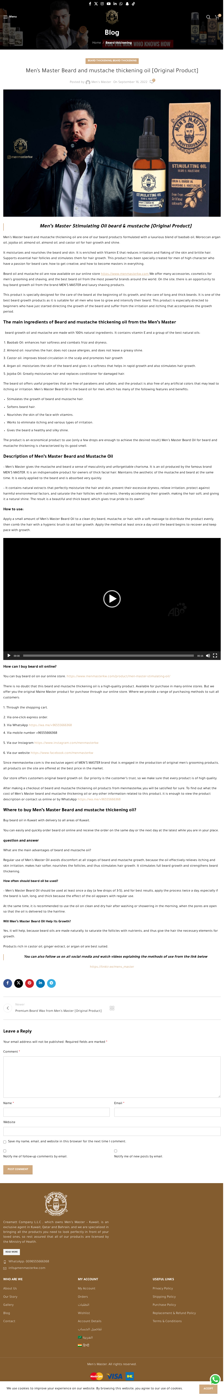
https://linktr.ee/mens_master (112, 967)
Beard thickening (119, 43)
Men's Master (101, 82)
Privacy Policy (163, 1289)
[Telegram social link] (51, 983)
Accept (208, 1389)
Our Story (10, 1297)
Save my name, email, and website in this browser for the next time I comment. (67, 1142)
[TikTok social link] (133, 4)
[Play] (9, 658)
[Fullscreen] (215, 658)
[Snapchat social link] (127, 4)
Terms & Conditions (167, 1321)
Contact (9, 1321)
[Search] (208, 17)
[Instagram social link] (102, 4)
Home (96, 43)
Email (119, 1103)
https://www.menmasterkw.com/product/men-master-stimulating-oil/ (118, 677)
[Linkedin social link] (115, 4)
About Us (10, 1289)
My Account (86, 1289)
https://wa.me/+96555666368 (50, 725)
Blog (6, 1313)
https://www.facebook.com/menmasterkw (62, 753)
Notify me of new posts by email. (138, 1157)
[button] (112, 599)
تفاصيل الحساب (90, 1330)
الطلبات (83, 1305)
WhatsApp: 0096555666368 (29, 1262)
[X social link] (96, 4)
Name (8, 1103)
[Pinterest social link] (29, 983)
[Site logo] (112, 17)
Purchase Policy (164, 1305)
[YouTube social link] (108, 4)
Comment (11, 1052)
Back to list (112, 1008)
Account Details (90, 1321)
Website (9, 1122)
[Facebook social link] (90, 4)
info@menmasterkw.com (27, 1268)
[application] (112, 599)
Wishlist (84, 1313)
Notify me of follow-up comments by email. (35, 1157)
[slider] (108, 656)
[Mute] (208, 658)
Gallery (8, 1305)
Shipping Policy (164, 1297)
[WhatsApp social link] (121, 4)
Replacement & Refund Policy (174, 1313)
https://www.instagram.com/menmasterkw (66, 743)
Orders (83, 1297)
